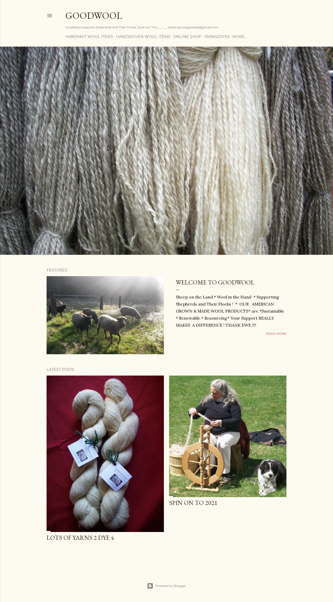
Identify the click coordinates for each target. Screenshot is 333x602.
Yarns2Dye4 (216, 36)
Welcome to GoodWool (215, 282)
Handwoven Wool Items (143, 36)
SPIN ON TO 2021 (193, 503)
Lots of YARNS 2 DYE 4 (80, 538)
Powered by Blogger (170, 586)
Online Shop (187, 36)
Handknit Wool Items (89, 36)
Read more (276, 333)
